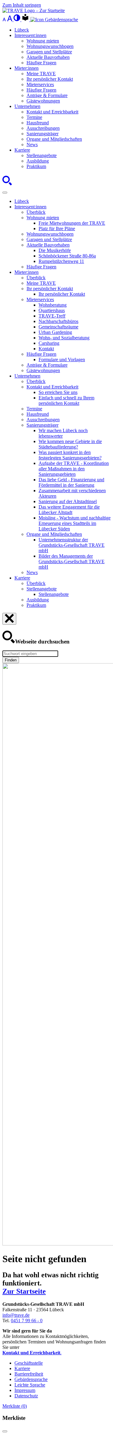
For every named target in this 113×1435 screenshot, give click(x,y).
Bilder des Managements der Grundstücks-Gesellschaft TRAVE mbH (72, 561)
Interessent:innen (30, 35)
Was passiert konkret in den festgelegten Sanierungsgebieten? (70, 455)
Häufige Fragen (41, 62)
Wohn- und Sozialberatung (64, 337)
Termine (34, 117)
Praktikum (36, 166)
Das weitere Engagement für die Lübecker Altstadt (69, 509)
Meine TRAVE (41, 73)
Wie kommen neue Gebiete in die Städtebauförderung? (70, 444)
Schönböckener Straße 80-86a (67, 255)
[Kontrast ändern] (17, 19)
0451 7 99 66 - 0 (26, 1320)
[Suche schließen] (9, 619)
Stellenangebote (42, 155)
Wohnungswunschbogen (50, 46)
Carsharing (49, 343)
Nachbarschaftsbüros (58, 321)
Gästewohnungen (43, 100)
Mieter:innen (26, 68)
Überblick (36, 212)
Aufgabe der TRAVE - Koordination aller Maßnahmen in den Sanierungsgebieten (74, 469)
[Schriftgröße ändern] (8, 19)
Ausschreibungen (43, 128)
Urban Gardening (55, 332)
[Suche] (7, 185)
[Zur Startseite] (33, 10)
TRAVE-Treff (52, 315)
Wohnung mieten (43, 40)
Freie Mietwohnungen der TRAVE (72, 223)
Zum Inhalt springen (21, 5)
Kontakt (46, 348)
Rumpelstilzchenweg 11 (61, 261)
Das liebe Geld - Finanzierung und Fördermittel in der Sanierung (71, 482)
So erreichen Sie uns (58, 392)
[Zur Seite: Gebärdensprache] (54, 19)
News (32, 144)
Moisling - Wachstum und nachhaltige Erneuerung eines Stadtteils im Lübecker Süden (75, 523)
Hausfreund (38, 122)
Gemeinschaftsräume (58, 326)
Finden (11, 660)
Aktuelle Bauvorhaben (48, 57)
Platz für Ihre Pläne (57, 228)
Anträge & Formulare (47, 95)
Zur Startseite (24, 1291)
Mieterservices (40, 84)
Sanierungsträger (42, 133)
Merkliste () (14, 1406)
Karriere (22, 150)
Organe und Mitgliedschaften (54, 139)
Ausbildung (38, 160)
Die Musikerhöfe (55, 250)
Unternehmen (27, 106)
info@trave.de (16, 1315)
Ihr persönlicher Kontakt (50, 79)
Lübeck (21, 29)
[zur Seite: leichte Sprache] (25, 19)
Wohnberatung (53, 305)
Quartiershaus (52, 310)
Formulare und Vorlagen (62, 359)
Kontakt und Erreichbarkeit (52, 111)
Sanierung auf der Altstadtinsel (68, 501)
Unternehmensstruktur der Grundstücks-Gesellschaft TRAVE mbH (72, 545)
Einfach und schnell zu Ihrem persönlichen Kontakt (66, 400)
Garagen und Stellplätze (49, 51)
